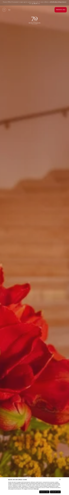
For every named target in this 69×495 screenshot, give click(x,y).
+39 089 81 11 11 (35, 3)
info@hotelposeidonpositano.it (58, 2)
